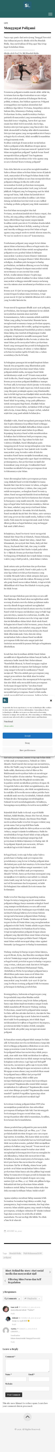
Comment (10, 1356)
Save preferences (27, 750)
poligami (7, 1257)
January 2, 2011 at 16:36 (28, 1328)
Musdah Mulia (15, 1253)
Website (9, 1384)
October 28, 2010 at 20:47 (31, 1318)
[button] (51, 700)
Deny (27, 743)
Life (6, 23)
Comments (13, 1298)
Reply (13, 1313)
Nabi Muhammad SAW (32, 1253)
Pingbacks (33, 1298)
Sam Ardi (14, 1307)
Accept (27, 735)
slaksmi (15, 1318)
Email (31, 1374)
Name (8, 1374)
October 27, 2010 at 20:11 (30, 1307)
